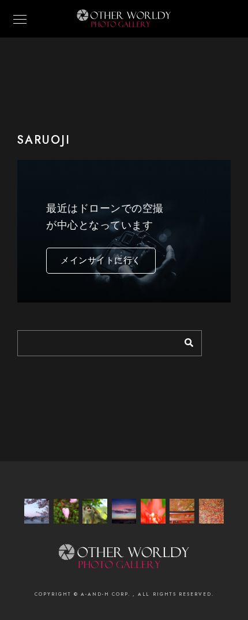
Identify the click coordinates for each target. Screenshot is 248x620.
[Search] (184, 340)
